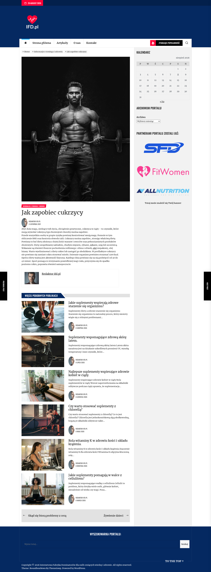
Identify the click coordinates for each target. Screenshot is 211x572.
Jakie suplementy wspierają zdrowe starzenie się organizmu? (93, 304)
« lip (162, 101)
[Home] (26, 43)
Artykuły (62, 43)
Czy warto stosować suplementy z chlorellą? (92, 407)
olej (95, 248)
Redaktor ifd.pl (34, 221)
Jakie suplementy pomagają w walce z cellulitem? (95, 476)
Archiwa (141, 117)
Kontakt (91, 43)
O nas (77, 43)
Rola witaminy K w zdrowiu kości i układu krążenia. (98, 442)
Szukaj (184, 544)
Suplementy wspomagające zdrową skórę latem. (97, 338)
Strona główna (41, 43)
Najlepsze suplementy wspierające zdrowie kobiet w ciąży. (98, 373)
